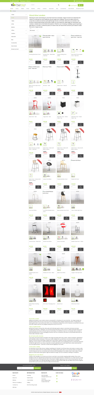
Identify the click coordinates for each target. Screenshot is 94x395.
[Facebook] (57, 376)
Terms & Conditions (17, 382)
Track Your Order (65, 365)
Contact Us (15, 385)
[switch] (59, 392)
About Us (15, 377)
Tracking (29, 375)
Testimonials (30, 377)
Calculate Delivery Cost (29, 365)
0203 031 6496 (44, 375)
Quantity (31, 60)
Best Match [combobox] (32, 30)
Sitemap (14, 387)
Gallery (28, 382)
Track (74, 368)
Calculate (37, 368)
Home (14, 375)
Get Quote (38, 62)
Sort (30, 28)
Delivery (14, 380)
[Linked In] (57, 381)
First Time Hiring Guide (32, 385)
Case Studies (30, 380)
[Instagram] (57, 379)
